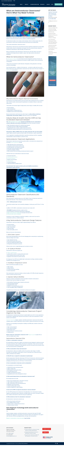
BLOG (52, 4)
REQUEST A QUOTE (58, 4)
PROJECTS (48, 4)
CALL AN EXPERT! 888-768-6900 (7, 0)
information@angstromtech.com (11, 436)
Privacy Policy (21, 443)
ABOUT (21, 4)
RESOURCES (42, 4)
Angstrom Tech (9, 14)
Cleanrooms (19, 14)
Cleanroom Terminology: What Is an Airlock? (52, 53)
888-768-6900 (54, 17)
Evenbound (25, 443)
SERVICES (26, 4)
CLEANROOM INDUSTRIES (34, 4)
